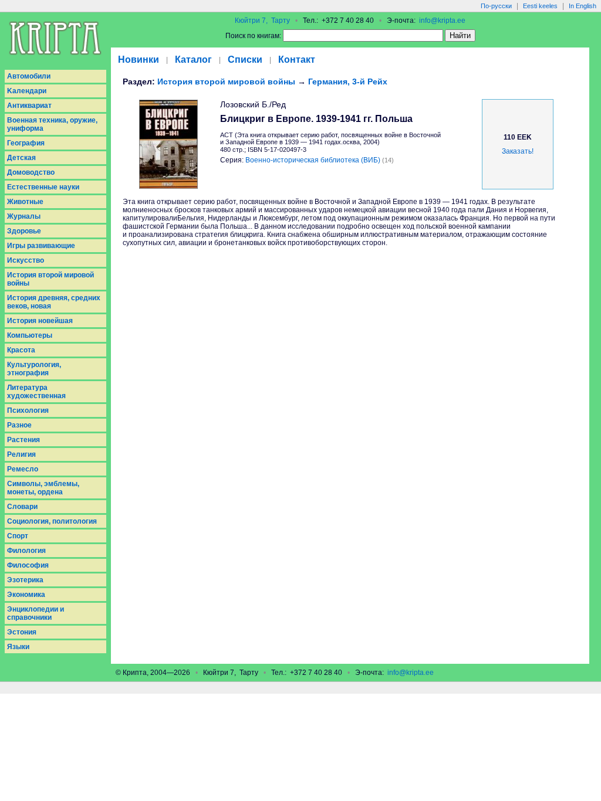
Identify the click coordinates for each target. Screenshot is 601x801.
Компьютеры (29, 335)
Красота (21, 350)
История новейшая (40, 321)
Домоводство (31, 172)
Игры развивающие (41, 246)
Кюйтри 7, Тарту (262, 20)
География (26, 143)
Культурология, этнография (34, 369)
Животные (25, 202)
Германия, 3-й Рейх (347, 81)
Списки (245, 60)
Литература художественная (36, 391)
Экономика (26, 594)
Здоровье (24, 231)
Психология (28, 410)
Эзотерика (25, 580)
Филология (26, 551)
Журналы (23, 216)
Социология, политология (52, 521)
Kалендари (26, 91)
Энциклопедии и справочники (35, 613)
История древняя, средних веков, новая (53, 302)
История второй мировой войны (50, 279)
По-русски (496, 5)
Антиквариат (29, 105)
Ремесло (22, 469)
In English (582, 5)
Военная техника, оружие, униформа (52, 124)
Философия (28, 565)
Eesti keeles (540, 5)
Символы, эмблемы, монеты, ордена (43, 488)
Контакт (296, 60)
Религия (21, 454)
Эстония (21, 632)
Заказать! (518, 151)
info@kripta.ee (442, 20)
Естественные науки (43, 187)
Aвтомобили (28, 76)
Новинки (138, 60)
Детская (21, 158)
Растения (23, 440)
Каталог (193, 60)
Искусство (25, 260)
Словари (22, 507)
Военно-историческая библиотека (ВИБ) (312, 160)
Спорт (17, 536)
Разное (19, 425)
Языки (18, 647)
